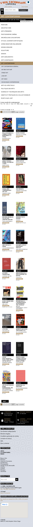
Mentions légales (5, 433)
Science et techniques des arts (12, 92)
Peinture (4, 24)
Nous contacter (4, 443)
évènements (23, 10)
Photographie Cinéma (9, 34)
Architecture (6, 28)
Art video (4, 79)
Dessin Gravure (6, 47)
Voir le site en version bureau (10, 523)
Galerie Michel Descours (9, 526)
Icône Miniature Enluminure (11, 44)
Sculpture (5, 50)
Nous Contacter (5, 493)
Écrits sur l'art (7, 98)
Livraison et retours (6, 438)
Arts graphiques (7, 60)
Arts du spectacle (7, 85)
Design (3, 53)
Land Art (4, 76)
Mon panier (25, 6)
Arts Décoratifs (7, 57)
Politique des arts (8, 88)
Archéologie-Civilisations (10, 37)
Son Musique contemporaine (10, 82)
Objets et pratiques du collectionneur (15, 95)
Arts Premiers (6, 31)
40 (11, 109)
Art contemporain (7, 63)
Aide (1, 441)
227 (13, 112)
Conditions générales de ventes (9, 436)
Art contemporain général (9, 66)
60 (13, 109)
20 (9, 109)
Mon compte (8, 6)
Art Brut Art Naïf (6, 69)
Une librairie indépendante (8, 431)
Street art (4, 72)
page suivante (20, 112)
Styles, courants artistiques (12, 41)
